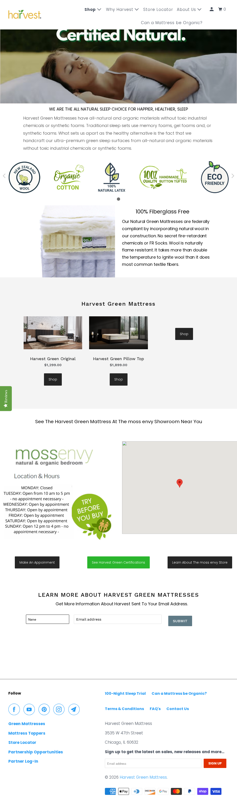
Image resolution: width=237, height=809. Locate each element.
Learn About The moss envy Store (200, 562)
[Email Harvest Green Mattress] (75, 709)
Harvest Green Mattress (143, 777)
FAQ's (155, 708)
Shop (53, 379)
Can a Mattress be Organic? (172, 22)
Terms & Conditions (124, 708)
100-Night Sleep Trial (125, 693)
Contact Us (177, 708)
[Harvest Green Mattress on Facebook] (15, 709)
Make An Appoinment (37, 562)
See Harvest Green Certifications (118, 562)
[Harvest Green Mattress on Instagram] (60, 709)
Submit (180, 621)
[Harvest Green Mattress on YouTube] (30, 709)
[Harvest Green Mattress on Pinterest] (45, 709)
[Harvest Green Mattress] (24, 14)
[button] (179, 483)
